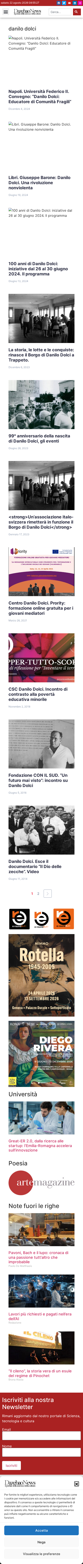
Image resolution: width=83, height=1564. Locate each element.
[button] (76, 1484)
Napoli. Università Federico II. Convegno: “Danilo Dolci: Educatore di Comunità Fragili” (40, 96)
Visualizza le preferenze (41, 1554)
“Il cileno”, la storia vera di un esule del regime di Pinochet (40, 1373)
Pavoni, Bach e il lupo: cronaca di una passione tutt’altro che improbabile (38, 1257)
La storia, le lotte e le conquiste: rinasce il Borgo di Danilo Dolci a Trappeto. (41, 355)
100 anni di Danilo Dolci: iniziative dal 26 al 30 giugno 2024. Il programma (38, 268)
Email (6, 1429)
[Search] (77, 12)
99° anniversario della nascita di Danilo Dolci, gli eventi (39, 438)
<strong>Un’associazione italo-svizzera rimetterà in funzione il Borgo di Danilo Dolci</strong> (41, 522)
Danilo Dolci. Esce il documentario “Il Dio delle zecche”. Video (35, 866)
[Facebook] (59, 3)
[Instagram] (80, 3)
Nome (7, 1446)
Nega (41, 1542)
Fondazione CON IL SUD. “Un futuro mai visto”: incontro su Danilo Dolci (38, 780)
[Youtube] (69, 3)
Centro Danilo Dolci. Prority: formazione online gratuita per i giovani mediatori (41, 608)
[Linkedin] (75, 3)
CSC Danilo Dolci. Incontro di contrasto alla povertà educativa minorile (38, 694)
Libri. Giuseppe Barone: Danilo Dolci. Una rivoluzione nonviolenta (39, 182)
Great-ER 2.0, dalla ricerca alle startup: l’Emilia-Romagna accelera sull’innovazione (40, 1145)
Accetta (41, 1530)
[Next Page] (48, 894)
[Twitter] (64, 3)
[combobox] (60, 12)
